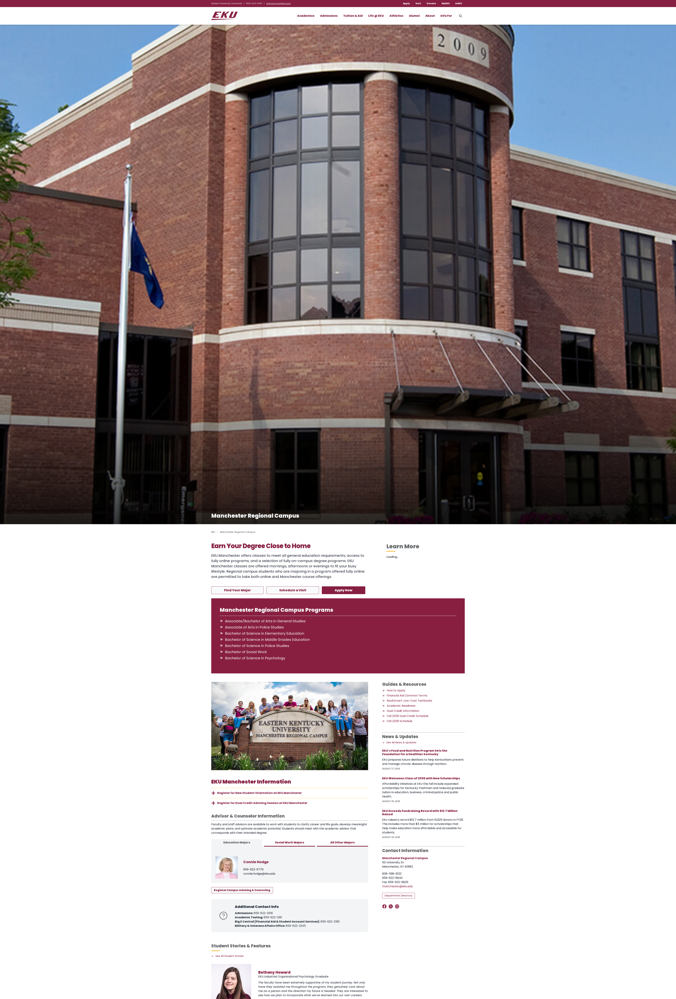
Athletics (396, 16)
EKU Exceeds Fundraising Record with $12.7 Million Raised (420, 812)
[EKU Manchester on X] (391, 906)
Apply (406, 3)
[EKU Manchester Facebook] (385, 906)
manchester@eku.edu (397, 886)
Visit (418, 3)
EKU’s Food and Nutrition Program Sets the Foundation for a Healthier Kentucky (414, 752)
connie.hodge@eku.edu (259, 874)
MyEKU (446, 3)
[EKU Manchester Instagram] (398, 906)
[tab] (236, 843)
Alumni (414, 16)
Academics (305, 16)
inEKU (458, 3)
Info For (446, 16)
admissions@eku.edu (278, 3)
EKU (213, 532)
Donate (431, 3)
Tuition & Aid (353, 16)
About (430, 16)
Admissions (329, 16)
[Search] (460, 16)
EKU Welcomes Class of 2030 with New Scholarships (421, 778)
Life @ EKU (376, 16)
